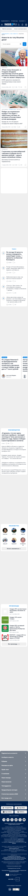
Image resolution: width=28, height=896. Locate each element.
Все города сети (7, 798)
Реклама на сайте (7, 765)
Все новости (14, 33)
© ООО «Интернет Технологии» (14, 885)
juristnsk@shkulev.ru (20, 841)
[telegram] (3, 819)
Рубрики (4, 761)
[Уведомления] (22, 24)
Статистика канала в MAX (10, 794)
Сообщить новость (8, 757)
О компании (5, 773)
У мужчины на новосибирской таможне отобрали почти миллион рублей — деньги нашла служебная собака (13, 154)
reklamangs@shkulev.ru (14, 848)
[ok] (12, 819)
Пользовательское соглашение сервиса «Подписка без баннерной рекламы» (14, 871)
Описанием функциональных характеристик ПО (14, 857)
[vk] (7, 819)
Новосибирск (5, 33)
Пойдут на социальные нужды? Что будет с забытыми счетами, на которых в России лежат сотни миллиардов (11, 115)
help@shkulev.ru (11, 842)
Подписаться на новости (9, 753)
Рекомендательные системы (14, 868)
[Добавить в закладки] (25, 87)
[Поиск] (19, 24)
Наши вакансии (6, 782)
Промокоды (14, 21)
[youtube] (24, 819)
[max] (16, 819)
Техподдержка (6, 786)
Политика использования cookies (14, 866)
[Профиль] (26, 24)
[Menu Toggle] (2, 24)
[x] (20, 819)
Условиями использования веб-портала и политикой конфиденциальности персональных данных (14, 859)
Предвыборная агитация (9, 790)
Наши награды (6, 777)
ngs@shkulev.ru (21, 839)
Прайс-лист (5, 769)
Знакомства (22, 21)
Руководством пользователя (14, 856)
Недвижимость (5, 21)
